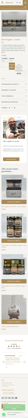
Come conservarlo (7, 96)
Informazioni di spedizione (9, 102)
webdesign (9, 412)
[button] (25, 2)
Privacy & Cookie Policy (9, 394)
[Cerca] (25, 7)
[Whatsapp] (3, 414)
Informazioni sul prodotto (10, 84)
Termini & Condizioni (8, 392)
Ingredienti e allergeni (8, 90)
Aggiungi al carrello (12, 66)
